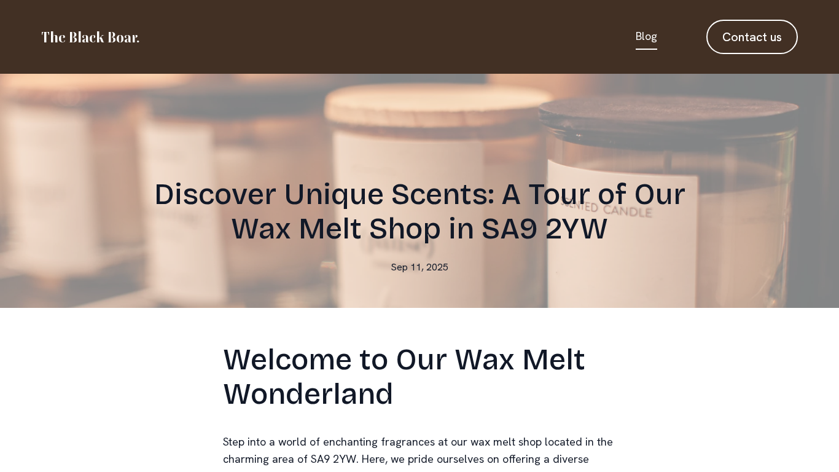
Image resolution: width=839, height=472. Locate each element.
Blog (646, 36)
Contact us (752, 37)
